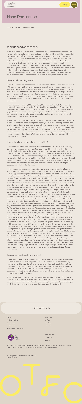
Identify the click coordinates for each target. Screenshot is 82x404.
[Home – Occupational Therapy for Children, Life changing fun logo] (11, 5)
